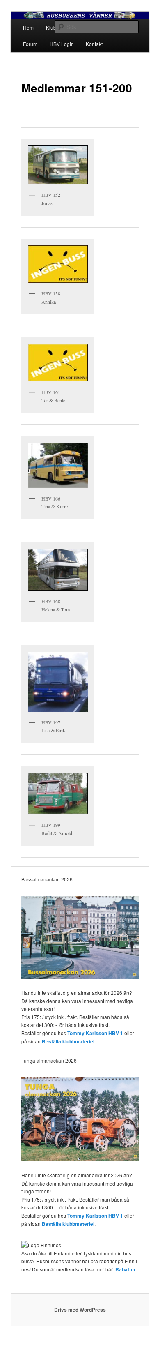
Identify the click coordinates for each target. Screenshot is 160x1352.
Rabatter (125, 1269)
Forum (30, 43)
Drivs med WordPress (80, 1309)
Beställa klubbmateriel (68, 1041)
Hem (28, 27)
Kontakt (94, 43)
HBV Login (62, 43)
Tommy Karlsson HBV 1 (95, 1033)
